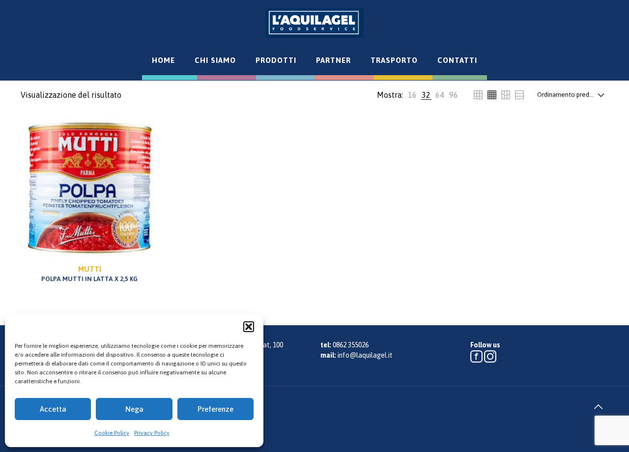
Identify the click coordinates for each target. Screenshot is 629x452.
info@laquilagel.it (365, 355)
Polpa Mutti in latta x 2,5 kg (89, 273)
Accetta (53, 409)
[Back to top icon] (598, 406)
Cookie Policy (111, 432)
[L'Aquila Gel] (314, 22)
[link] (412, 95)
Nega (134, 409)
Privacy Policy (152, 432)
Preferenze (215, 409)
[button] (249, 327)
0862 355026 (351, 345)
